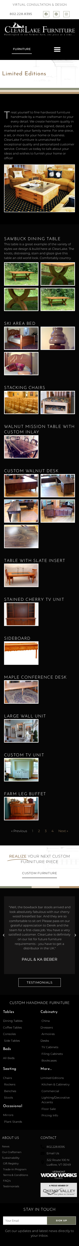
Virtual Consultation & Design (40, 4)
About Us (10, 1138)
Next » (63, 831)
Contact (48, 1138)
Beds (7, 1049)
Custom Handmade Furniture (40, 1003)
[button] (57, 49)
